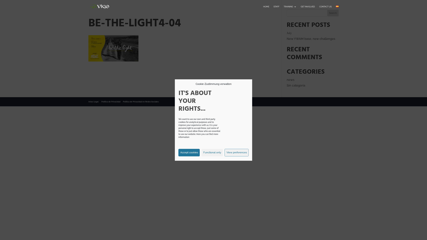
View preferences (237, 152)
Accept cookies (189, 152)
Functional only (212, 152)
